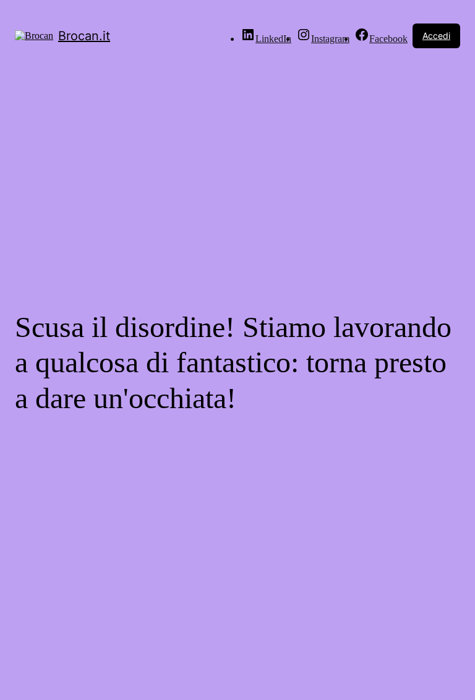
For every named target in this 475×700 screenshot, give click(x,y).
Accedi (436, 35)
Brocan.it (84, 35)
